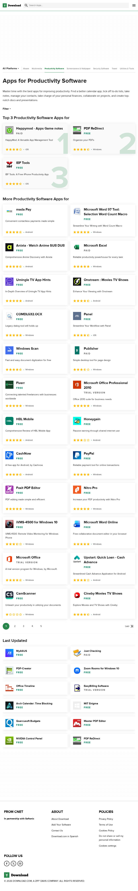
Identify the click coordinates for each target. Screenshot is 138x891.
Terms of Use (106, 824)
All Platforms (10, 68)
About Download (60, 819)
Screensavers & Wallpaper (79, 68)
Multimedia (37, 68)
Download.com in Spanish (64, 836)
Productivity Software (54, 68)
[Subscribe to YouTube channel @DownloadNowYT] (20, 863)
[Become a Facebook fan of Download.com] (6, 863)
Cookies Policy (106, 830)
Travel (114, 68)
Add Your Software (61, 824)
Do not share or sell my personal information (111, 838)
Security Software (101, 68)
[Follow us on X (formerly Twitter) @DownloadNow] (13, 863)
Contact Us (57, 830)
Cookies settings (107, 845)
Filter (6, 108)
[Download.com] (12, 5)
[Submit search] (26, 5)
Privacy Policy (106, 819)
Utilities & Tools (127, 68)
